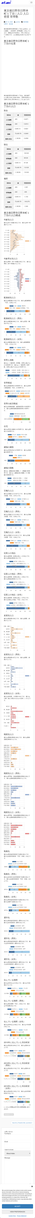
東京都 (11, 24)
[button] (32, 1186)
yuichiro (18, 22)
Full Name (7, 1133)
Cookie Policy (12, 1216)
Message (7, 1158)
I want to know (8, 1150)
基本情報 (25, 22)
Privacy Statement (21, 1216)
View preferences (17, 1212)
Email (6, 1142)
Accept (17, 1206)
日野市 (6, 24)
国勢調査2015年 (9, 1114)
